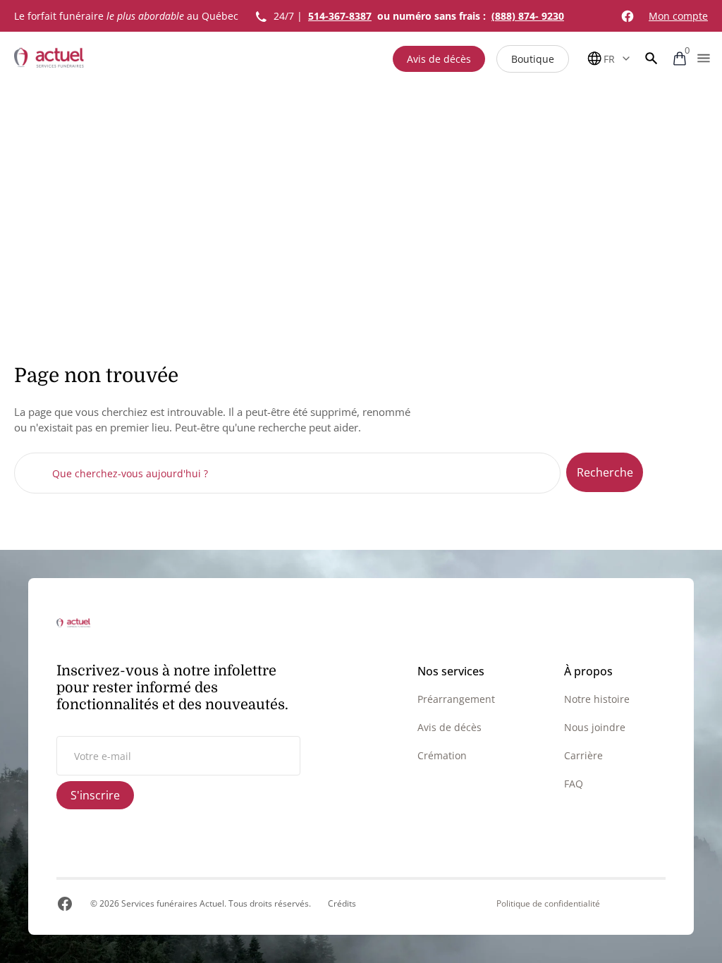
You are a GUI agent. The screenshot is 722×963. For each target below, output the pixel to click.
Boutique (532, 59)
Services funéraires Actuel (172, 903)
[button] (651, 58)
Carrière (583, 755)
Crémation (442, 755)
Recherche (605, 472)
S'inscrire (95, 795)
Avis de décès (439, 59)
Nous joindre (594, 727)
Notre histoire (597, 699)
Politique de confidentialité (548, 903)
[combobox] (287, 473)
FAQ (573, 783)
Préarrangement (456, 699)
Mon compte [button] (678, 16)
